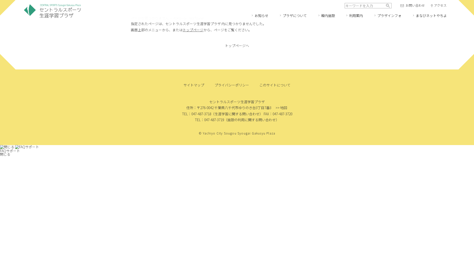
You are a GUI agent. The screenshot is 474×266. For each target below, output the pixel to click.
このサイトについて (275, 85)
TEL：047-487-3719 (209, 119)
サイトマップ (193, 85)
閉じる (5, 154)
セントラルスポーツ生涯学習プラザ (52, 11)
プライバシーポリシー (232, 85)
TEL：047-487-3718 (196, 113)
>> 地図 (281, 107)
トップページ (193, 29)
